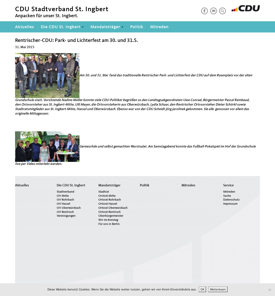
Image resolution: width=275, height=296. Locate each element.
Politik (136, 27)
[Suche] (221, 9)
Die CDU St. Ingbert (61, 27)
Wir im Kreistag (108, 219)
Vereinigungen (66, 215)
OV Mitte (63, 195)
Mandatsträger (105, 27)
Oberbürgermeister (110, 215)
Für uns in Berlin (109, 223)
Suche (227, 195)
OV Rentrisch (65, 211)
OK (202, 289)
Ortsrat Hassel (107, 203)
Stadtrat (103, 191)
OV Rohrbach (65, 199)
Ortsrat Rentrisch (109, 211)
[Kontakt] (212, 9)
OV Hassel (63, 203)
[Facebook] (203, 9)
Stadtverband (65, 191)
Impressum (230, 203)
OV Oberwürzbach (69, 207)
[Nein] (269, 290)
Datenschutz (231, 199)
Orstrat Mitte (107, 195)
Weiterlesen (218, 289)
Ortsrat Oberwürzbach (113, 207)
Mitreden (159, 27)
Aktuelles (24, 27)
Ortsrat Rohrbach (109, 199)
